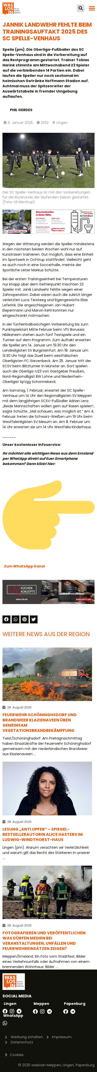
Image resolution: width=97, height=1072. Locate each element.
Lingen (62, 122)
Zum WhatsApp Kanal (24, 566)
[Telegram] (18, 1011)
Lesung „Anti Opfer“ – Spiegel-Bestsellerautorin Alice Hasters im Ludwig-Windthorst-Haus (42, 834)
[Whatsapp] (4, 1023)
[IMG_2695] (48, 232)
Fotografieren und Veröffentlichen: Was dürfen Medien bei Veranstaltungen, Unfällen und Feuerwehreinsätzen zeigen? (44, 940)
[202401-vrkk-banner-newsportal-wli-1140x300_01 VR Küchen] (48, 602)
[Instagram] (11, 1011)
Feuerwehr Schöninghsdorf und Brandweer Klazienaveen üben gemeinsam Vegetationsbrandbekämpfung (39, 722)
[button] (80, 8)
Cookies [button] (17, 1054)
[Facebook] (4, 1011)
